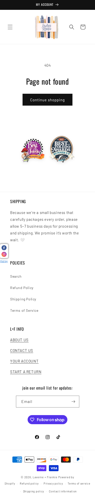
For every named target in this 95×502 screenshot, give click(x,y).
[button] (10, 27)
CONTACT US (21, 350)
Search (16, 276)
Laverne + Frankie (45, 477)
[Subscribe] (73, 402)
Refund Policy (21, 287)
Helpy (4, 261)
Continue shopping (47, 100)
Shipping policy (33, 491)
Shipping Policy (23, 299)
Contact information (63, 491)
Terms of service (79, 483)
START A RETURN (25, 371)
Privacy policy (53, 483)
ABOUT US (19, 340)
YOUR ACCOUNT (24, 361)
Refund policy (29, 483)
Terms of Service (24, 310)
